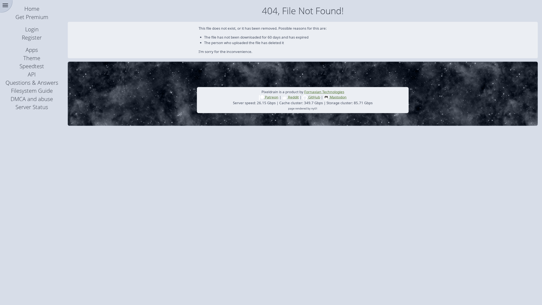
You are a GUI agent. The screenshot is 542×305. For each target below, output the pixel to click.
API (32, 74)
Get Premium (31, 17)
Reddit (293, 97)
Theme (31, 58)
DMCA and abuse (32, 99)
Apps (32, 49)
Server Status (31, 107)
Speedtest (31, 66)
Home (31, 8)
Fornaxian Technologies (324, 91)
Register (32, 37)
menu (5, 5)
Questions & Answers (32, 82)
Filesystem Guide (32, 90)
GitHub (313, 97)
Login (32, 29)
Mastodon (338, 97)
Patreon (271, 97)
